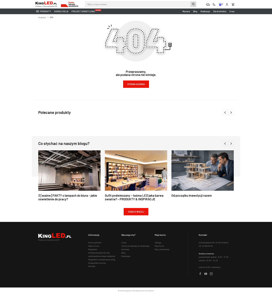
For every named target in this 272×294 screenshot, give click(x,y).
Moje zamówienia (162, 249)
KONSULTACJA (61, 11)
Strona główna (94, 242)
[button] (231, 112)
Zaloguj (158, 242)
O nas (232, 11)
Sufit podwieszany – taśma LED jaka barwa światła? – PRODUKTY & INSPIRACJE (134, 197)
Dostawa (125, 249)
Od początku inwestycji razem (191, 195)
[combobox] (140, 4)
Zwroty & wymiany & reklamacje (135, 246)
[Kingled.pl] (46, 4)
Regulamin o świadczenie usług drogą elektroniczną (101, 261)
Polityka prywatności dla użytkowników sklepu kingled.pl (101, 254)
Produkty (45, 11)
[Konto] (227, 4)
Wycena (186, 11)
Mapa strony (93, 246)
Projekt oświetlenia (84, 11)
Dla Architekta (219, 11)
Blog (195, 11)
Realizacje (205, 11)
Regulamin (92, 249)
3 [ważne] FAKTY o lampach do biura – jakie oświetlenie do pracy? (67, 197)
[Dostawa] (208, 4)
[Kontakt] (214, 4)
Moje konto (159, 246)
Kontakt (91, 266)
